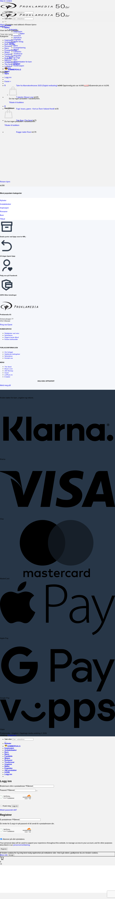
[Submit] (5, 15)
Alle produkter (10, 770)
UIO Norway (8, 371)
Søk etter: (8, 12)
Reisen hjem (5, 182)
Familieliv (17, 52)
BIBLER (7, 60)
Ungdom (8, 764)
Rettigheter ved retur (11, 333)
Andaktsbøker (10, 42)
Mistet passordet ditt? (8, 810)
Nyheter (7, 743)
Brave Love (8, 369)
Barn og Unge (14, 58)
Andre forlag (18, 42)
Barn (15, 60)
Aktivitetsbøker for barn (22, 62)
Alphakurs (17, 38)
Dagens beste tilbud (11, 337)
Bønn (15, 46)
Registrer (4, 849)
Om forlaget (8, 352)
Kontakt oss (8, 358)
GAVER (7, 68)
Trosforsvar (17, 54)
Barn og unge (9, 44)
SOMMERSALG (14, 70)
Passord (7, 790)
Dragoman (12, 735)
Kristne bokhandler (11, 339)
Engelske (17, 40)
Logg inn (15, 806)
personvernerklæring (21, 845)
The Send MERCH (12, 64)
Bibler (7, 766)
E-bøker (7, 377)
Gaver (6, 373)
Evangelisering (19, 48)
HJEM (7, 772)
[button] (2, 27)
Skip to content (6, 1)
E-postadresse (9, 820)
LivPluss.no (8, 375)
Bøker (7, 28)
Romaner (17, 36)
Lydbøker (8, 66)
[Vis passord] (36, 790)
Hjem (6, 74)
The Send (7, 367)
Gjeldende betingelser (12, 354)
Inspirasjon (17, 32)
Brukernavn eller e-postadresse (16, 786)
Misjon (7, 52)
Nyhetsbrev (8, 335)
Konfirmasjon (18, 66)
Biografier (17, 56)
